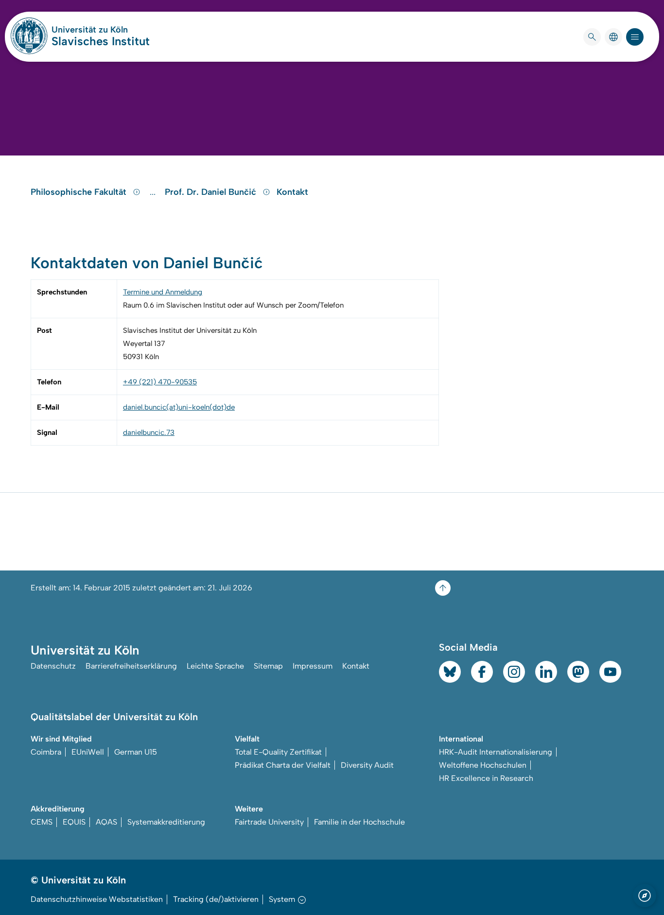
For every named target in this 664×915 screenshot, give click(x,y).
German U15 (135, 752)
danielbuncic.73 (149, 432)
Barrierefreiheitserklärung (131, 666)
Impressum (312, 666)
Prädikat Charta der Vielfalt (283, 765)
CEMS (41, 822)
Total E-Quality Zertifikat (278, 752)
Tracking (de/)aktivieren (216, 899)
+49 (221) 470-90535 (160, 382)
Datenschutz (53, 666)
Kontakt (292, 192)
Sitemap (268, 666)
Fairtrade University (269, 822)
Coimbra (46, 752)
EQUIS (74, 822)
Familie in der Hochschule (359, 822)
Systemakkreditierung (166, 822)
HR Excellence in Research (486, 778)
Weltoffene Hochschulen (482, 765)
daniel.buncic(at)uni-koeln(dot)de (179, 407)
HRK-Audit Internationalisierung (495, 752)
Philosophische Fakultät (80, 192)
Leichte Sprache (215, 666)
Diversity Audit (367, 765)
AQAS (106, 822)
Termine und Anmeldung (162, 292)
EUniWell (87, 752)
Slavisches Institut (101, 41)
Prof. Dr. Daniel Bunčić (212, 192)
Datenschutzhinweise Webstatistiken (97, 899)
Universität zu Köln (101, 29)
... (153, 192)
